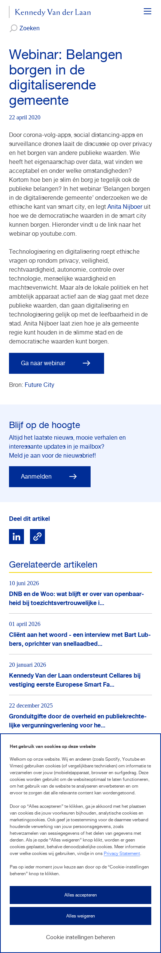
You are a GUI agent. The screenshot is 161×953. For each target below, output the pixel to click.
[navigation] (147, 12)
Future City (39, 384)
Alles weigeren (80, 916)
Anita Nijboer (124, 206)
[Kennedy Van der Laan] (50, 12)
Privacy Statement (122, 853)
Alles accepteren (80, 895)
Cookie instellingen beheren (80, 937)
